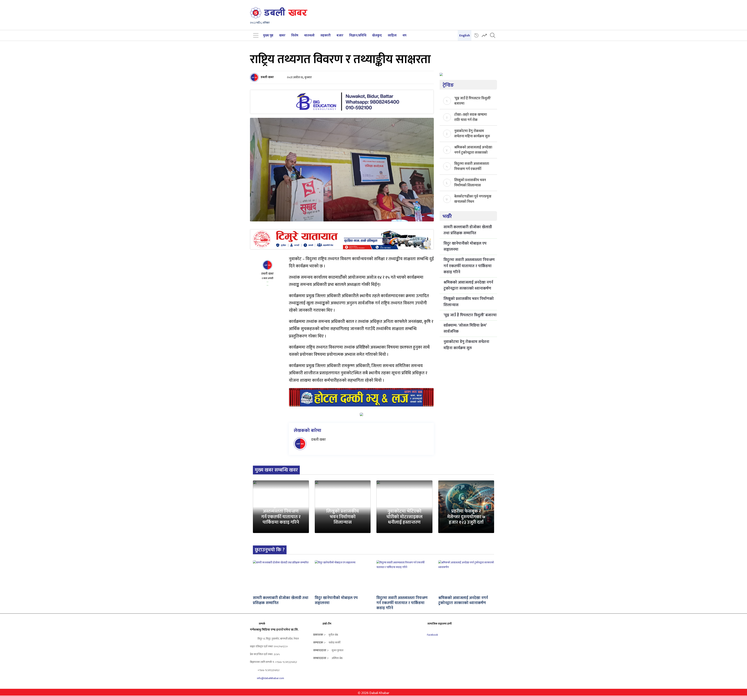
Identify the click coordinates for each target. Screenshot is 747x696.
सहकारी (325, 35)
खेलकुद (377, 35)
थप (404, 35)
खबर (282, 35)
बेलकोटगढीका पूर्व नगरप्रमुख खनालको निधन (472, 199)
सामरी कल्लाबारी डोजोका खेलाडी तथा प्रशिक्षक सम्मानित (468, 230)
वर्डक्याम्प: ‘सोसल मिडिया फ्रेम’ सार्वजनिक (465, 328)
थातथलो (309, 35)
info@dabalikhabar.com (270, 678)
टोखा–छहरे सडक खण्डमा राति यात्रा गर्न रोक (470, 117)
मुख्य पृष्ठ (268, 35)
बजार (340, 35)
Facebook (432, 635)
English (464, 35)
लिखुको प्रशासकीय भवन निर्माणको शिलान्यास (470, 182)
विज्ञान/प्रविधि (357, 35)
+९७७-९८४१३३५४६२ (268, 670)
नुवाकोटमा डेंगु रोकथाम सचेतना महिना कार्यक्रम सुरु (472, 133)
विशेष (294, 35)
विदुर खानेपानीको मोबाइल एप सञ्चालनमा (465, 246)
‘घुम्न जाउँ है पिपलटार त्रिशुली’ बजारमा (472, 101)
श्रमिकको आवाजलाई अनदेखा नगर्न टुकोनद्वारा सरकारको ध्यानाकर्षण (473, 150)
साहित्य (392, 35)
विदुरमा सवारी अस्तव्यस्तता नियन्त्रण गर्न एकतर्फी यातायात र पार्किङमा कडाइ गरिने (471, 166)
